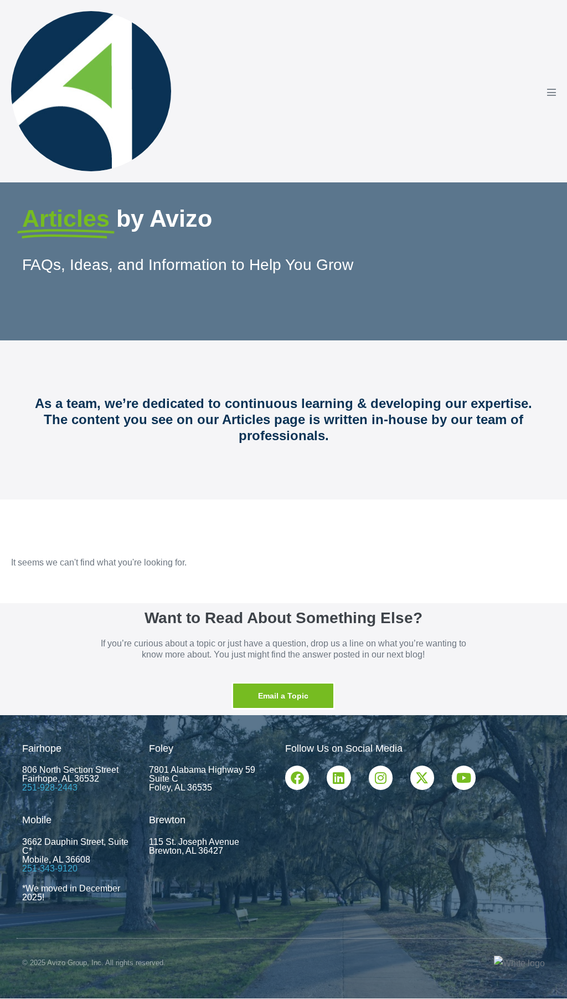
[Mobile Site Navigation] (551, 92)
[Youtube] (464, 777)
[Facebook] (297, 777)
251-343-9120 (50, 868)
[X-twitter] (422, 777)
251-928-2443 (50, 787)
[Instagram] (381, 777)
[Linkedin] (338, 777)
